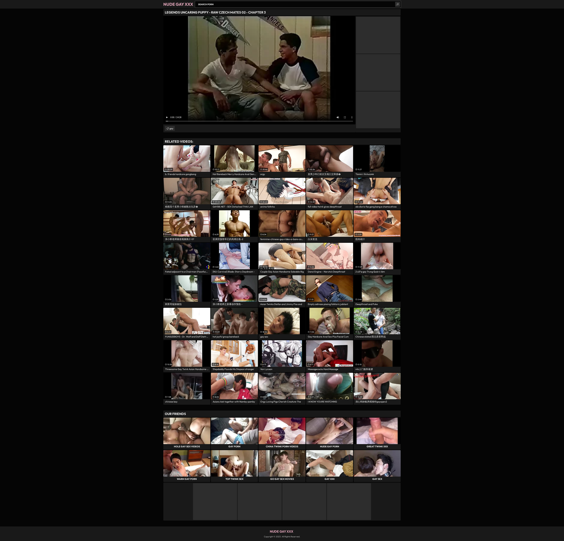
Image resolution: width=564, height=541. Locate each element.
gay (171, 128)
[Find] (397, 4)
